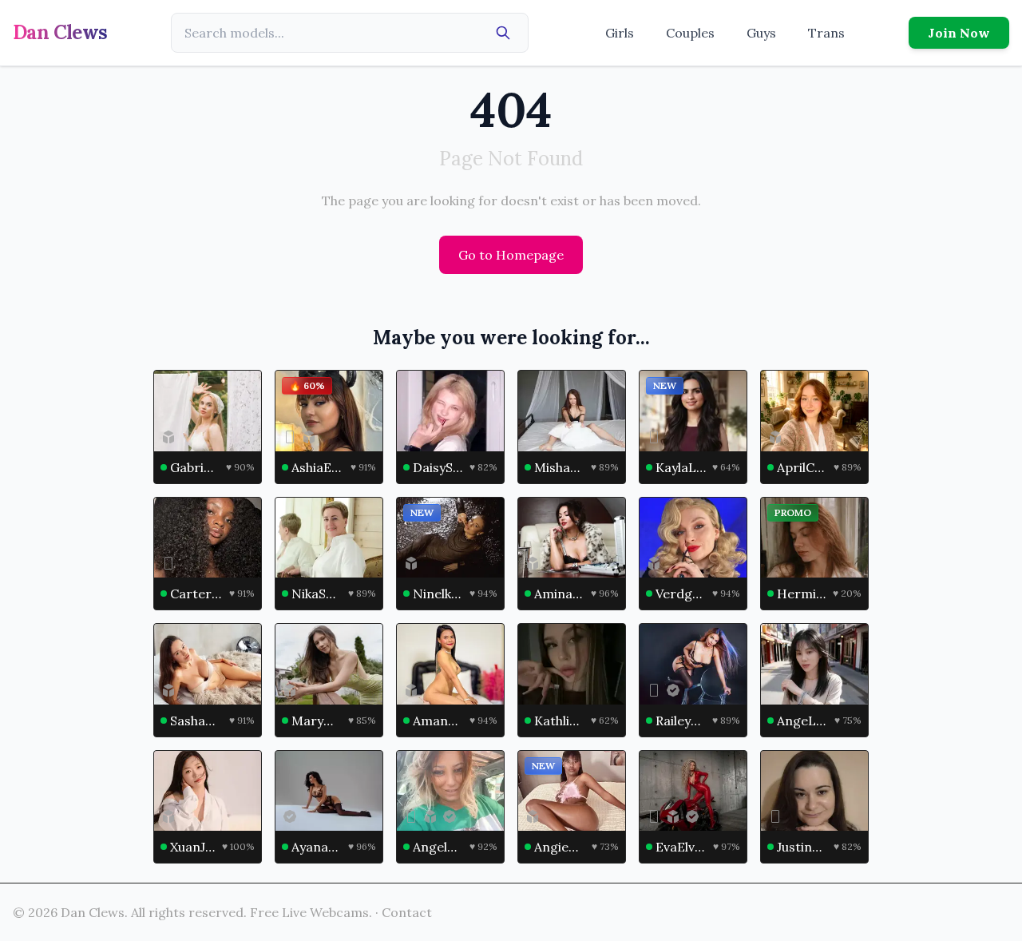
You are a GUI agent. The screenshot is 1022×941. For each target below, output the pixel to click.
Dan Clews (60, 32)
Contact (407, 912)
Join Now (959, 33)
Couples (690, 33)
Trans (826, 33)
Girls (619, 33)
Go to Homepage (511, 255)
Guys (761, 33)
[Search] (503, 33)
